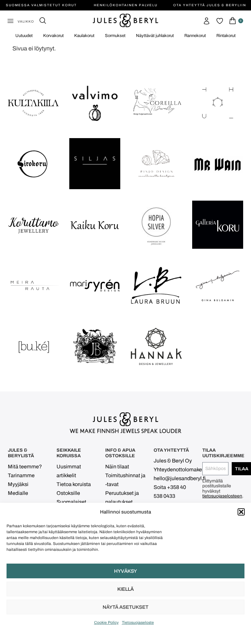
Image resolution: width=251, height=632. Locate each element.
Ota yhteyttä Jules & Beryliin (209, 5)
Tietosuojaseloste (138, 622)
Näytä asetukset (125, 607)
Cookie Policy (106, 622)
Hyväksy (125, 571)
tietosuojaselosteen (222, 496)
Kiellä (125, 589)
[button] (241, 512)
